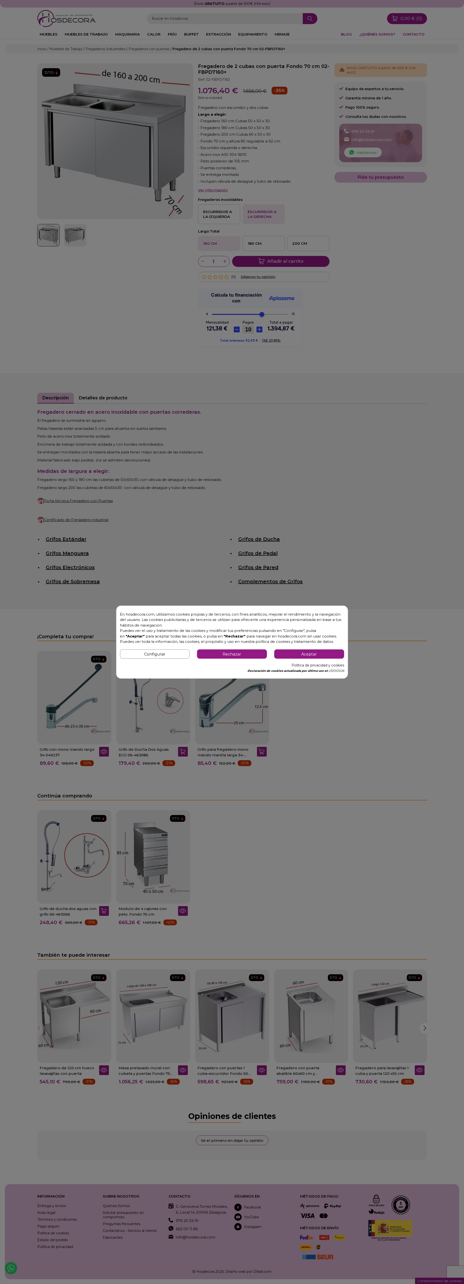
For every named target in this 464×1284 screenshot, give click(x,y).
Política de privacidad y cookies (318, 665)
